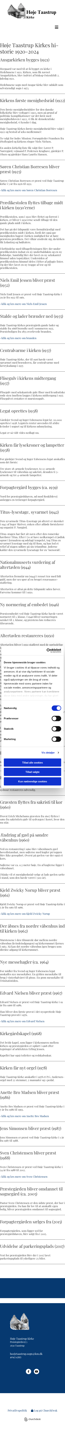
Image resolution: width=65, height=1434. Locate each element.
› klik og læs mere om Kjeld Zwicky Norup (25, 913)
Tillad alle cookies (32, 762)
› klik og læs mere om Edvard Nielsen (22, 1021)
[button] (32, 27)
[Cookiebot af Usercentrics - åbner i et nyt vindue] (46, 650)
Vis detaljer (48, 752)
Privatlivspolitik (17, 1410)
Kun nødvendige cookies (32, 781)
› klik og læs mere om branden (18, 338)
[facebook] (28, 1371)
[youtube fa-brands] (36, 1371)
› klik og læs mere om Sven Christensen (24, 1176)
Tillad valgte (33, 772)
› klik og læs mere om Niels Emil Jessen (23, 304)
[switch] (56, 718)
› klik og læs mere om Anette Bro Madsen (24, 1116)
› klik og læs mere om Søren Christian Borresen (28, 190)
